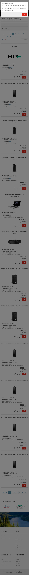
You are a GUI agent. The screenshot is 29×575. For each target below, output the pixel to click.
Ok (24, 14)
